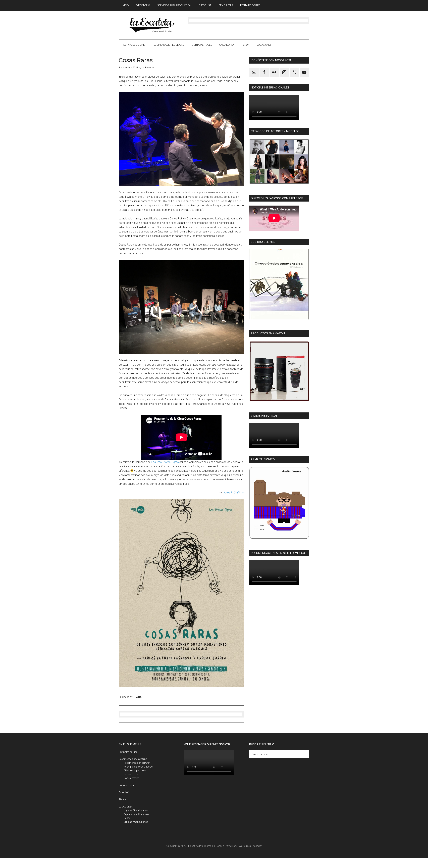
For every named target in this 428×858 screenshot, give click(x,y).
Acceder (257, 846)
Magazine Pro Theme (199, 846)
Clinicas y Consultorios (136, 822)
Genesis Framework (226, 846)
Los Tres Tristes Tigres (165, 462)
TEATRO (137, 697)
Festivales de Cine (128, 752)
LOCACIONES (126, 806)
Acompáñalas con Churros (138, 766)
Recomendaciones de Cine (133, 759)
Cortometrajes (126, 785)
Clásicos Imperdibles (135, 770)
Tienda (122, 799)
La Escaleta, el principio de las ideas (150, 24)
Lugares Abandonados (136, 810)
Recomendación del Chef (137, 762)
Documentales (131, 778)
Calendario (124, 792)
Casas (127, 818)
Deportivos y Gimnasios (136, 814)
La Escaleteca (131, 774)
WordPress (245, 846)
